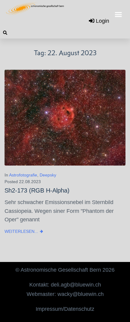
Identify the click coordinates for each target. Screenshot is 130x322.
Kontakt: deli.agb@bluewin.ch (65, 285)
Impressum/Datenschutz (65, 309)
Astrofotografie (23, 175)
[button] (118, 14)
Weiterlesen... (21, 231)
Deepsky (48, 175)
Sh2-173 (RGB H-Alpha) (37, 190)
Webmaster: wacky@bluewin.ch (65, 294)
